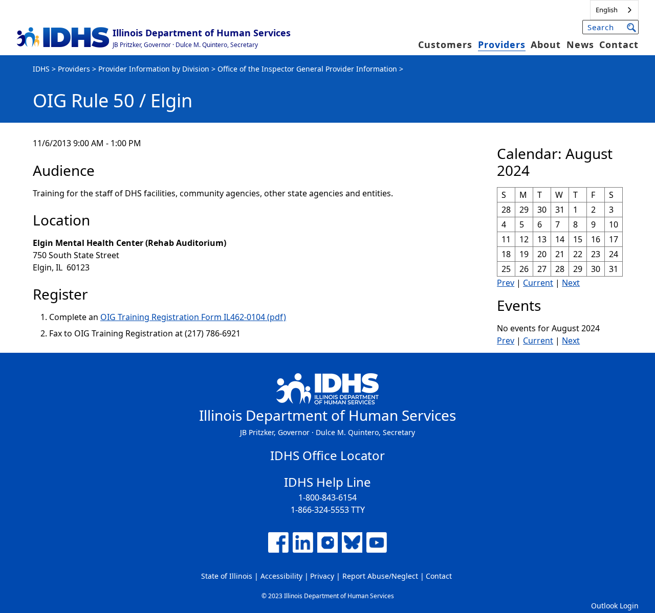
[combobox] (614, 10)
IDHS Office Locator (327, 455)
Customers (445, 44)
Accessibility (281, 576)
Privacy (322, 576)
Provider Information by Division (153, 69)
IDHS (41, 69)
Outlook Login (615, 605)
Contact (619, 44)
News (580, 44)
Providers (502, 44)
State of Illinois (226, 576)
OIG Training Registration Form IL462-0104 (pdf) (193, 317)
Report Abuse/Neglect (380, 576)
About (546, 44)
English (607, 9)
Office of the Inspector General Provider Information (307, 69)
